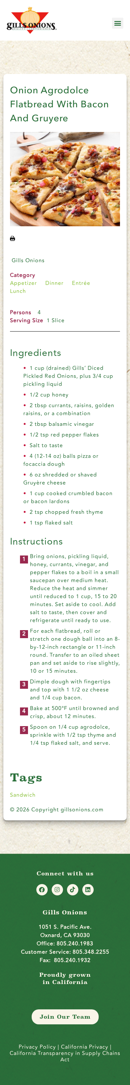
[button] (117, 23)
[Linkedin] (88, 889)
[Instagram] (57, 889)
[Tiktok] (72, 889)
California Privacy (85, 1047)
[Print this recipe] (12, 239)
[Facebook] (42, 889)
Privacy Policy (37, 1047)
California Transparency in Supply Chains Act (65, 1056)
